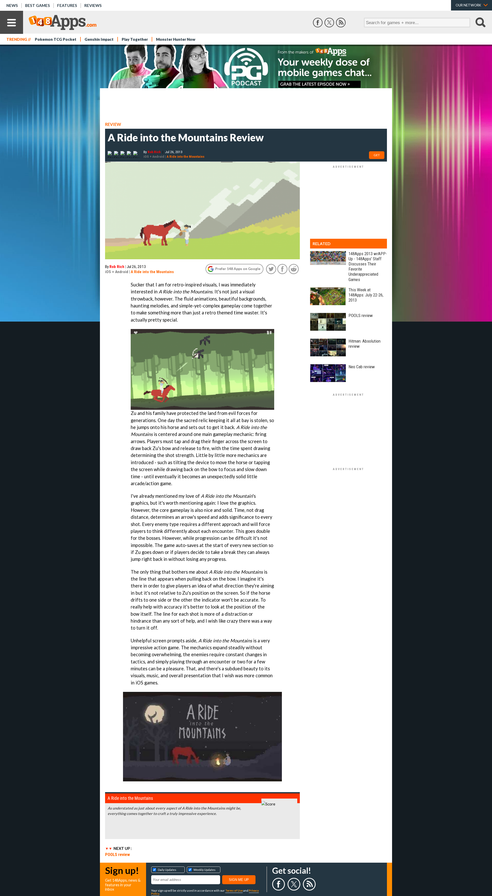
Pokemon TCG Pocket (55, 39)
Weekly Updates (204, 869)
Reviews (93, 5)
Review (113, 124)
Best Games (37, 5)
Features (67, 5)
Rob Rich (154, 152)
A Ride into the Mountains (185, 156)
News (12, 5)
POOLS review (117, 854)
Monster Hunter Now (175, 39)
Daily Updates (167, 869)
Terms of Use (234, 890)
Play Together (135, 39)
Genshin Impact (99, 39)
